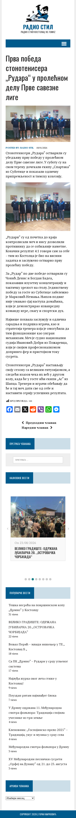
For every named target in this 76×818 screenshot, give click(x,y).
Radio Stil (27, 147)
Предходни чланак (41, 423)
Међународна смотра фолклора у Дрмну (39, 747)
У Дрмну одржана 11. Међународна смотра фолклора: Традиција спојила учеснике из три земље (37, 713)
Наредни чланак (35, 427)
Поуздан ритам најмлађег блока (32, 695)
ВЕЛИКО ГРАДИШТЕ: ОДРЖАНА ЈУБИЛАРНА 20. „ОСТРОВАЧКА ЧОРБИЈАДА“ (36, 552)
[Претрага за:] (38, 459)
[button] (26, 579)
